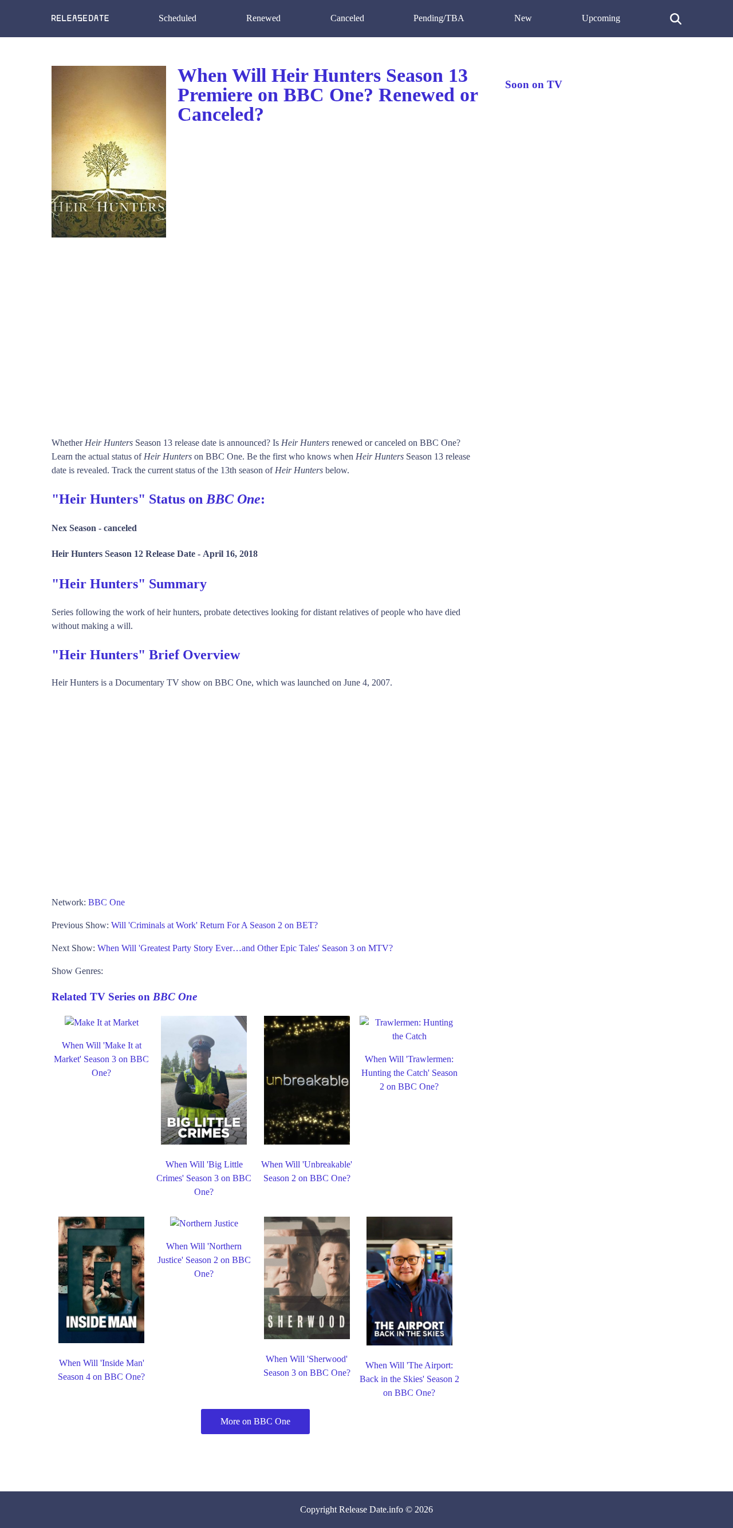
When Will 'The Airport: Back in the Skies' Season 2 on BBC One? (409, 1379)
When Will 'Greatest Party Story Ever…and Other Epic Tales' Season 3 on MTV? (245, 948)
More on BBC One (255, 1421)
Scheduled (177, 18)
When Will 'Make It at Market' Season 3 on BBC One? (101, 1059)
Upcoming (601, 18)
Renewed (263, 18)
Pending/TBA (438, 18)
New (523, 18)
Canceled (347, 18)
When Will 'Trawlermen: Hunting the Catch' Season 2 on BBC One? (409, 1072)
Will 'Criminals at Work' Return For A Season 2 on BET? (214, 925)
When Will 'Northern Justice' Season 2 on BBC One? (204, 1259)
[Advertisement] (267, 333)
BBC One (106, 902)
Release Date (363, 1509)
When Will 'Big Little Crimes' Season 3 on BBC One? (203, 1178)
